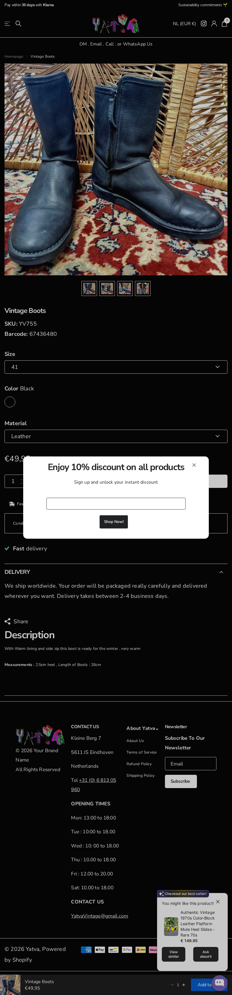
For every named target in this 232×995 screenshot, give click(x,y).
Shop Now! (114, 521)
